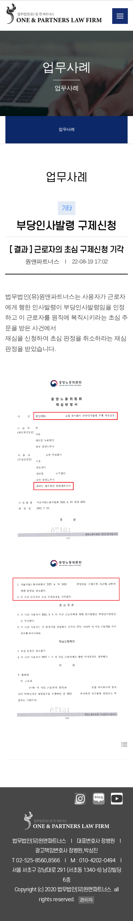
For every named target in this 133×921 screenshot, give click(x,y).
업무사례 (66, 129)
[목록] (121, 745)
